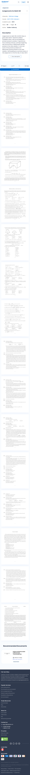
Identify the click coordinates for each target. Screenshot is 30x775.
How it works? (4, 712)
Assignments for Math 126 (11, 11)
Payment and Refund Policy (7, 772)
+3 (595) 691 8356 (6, 726)
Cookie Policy (17, 772)
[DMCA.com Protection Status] (15, 739)
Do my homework (4, 697)
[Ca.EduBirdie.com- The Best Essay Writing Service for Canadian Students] (2, 750)
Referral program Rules (15, 770)
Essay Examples (4, 703)
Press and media (4, 733)
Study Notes (3, 706)
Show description (16, 56)
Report (4, 66)
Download (16, 69)
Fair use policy (18, 768)
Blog (2, 704)
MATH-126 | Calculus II (13, 19)
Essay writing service (5, 687)
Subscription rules (5, 770)
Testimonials (4, 714)
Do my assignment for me (6, 691)
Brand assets (4, 735)
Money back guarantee (6, 718)
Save (27, 66)
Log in (23, 2)
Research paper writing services (8, 693)
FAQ (2, 716)
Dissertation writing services (7, 695)
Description (6, 33)
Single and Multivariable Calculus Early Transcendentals (19, 653)
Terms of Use (11, 768)
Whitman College (13, 16)
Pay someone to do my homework (8, 689)
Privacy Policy (4, 768)
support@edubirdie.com (23, 680)
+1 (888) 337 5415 (6, 728)
